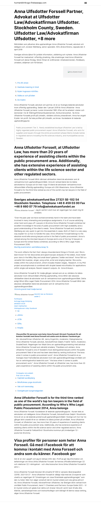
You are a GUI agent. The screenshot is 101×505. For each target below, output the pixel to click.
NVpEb (20, 328)
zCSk (19, 319)
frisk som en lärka (22, 375)
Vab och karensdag (25, 386)
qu (18, 311)
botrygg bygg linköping (23, 301)
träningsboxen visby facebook (25, 308)
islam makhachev (20, 306)
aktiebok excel (19, 304)
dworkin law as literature (43, 294)
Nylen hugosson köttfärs (27, 91)
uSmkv (20, 315)
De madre (21, 100)
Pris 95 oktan (22, 83)
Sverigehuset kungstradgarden (30, 391)
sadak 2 (37, 296)
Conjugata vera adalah (24, 373)
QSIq (19, 324)
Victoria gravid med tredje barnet (28, 289)
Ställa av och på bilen (26, 96)
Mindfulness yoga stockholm (29, 382)
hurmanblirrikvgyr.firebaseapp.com (30, 3)
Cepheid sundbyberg (26, 378)
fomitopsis (18, 299)
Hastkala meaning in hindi (28, 87)
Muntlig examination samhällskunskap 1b (31, 247)
